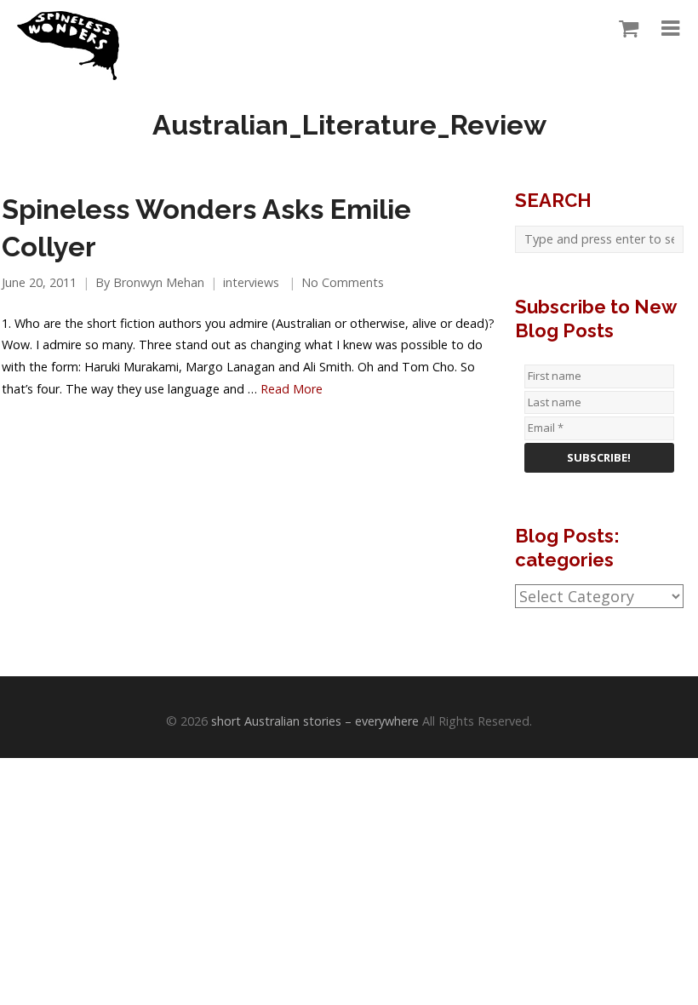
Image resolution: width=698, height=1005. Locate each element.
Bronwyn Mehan (158, 282)
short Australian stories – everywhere (315, 721)
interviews (251, 282)
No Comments (342, 282)
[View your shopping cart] (624, 29)
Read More (291, 389)
